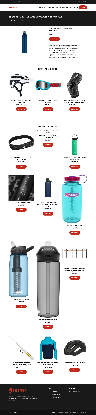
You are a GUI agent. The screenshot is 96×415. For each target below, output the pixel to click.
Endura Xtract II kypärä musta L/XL (75, 363)
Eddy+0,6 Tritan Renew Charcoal (48, 320)
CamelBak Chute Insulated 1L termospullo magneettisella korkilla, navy (48, 204)
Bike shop (42, 7)
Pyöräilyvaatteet (52, 7)
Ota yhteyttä (59, 412)
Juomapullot (25, 20)
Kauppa (83, 7)
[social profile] (20, 2)
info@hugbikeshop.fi (81, 2)
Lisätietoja (54, 39)
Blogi (76, 7)
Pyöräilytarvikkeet (66, 7)
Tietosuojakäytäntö (75, 412)
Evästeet (66, 412)
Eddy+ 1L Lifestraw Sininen (21, 299)
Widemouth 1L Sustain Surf (74, 226)
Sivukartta (83, 412)
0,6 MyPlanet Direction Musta (21, 203)
